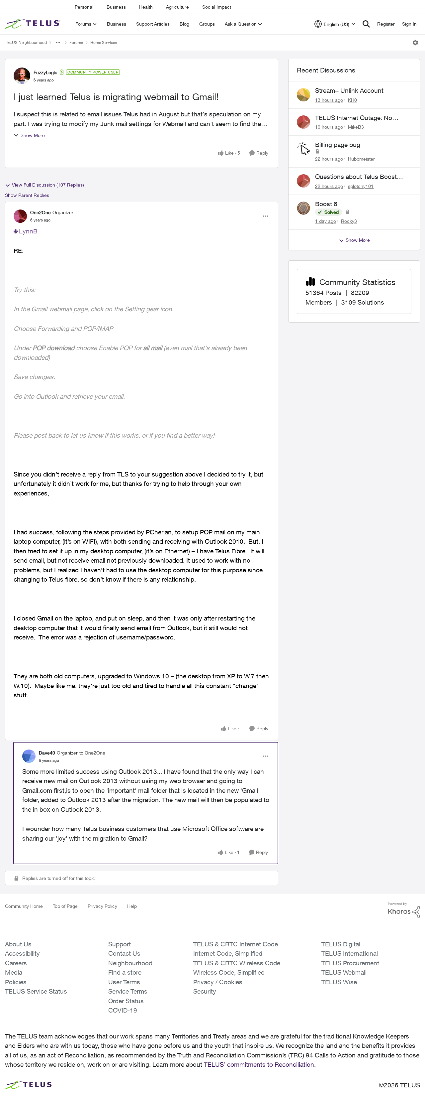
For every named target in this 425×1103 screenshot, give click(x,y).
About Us (18, 944)
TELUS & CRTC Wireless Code (236, 963)
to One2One (92, 753)
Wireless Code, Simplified (229, 972)
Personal (84, 7)
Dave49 (47, 753)
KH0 (352, 100)
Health (146, 7)
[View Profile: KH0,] (303, 94)
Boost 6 (326, 203)
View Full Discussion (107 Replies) (48, 185)
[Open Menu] (415, 42)
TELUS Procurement (350, 963)
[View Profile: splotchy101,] (303, 181)
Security (204, 991)
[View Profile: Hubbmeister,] (303, 149)
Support (119, 944)
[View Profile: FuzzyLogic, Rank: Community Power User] (22, 76)
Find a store (124, 972)
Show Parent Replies (27, 195)
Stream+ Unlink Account (349, 90)
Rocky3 (349, 221)
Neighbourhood (130, 963)
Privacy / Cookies (217, 982)
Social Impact (216, 7)
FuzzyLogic (45, 72)
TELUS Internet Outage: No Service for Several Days (353, 118)
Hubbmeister (361, 159)
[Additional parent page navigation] (58, 42)
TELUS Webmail (344, 972)
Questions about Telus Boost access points (356, 177)
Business (116, 7)
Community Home (24, 906)
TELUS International (349, 953)
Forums (76, 42)
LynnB (28, 231)
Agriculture (177, 7)
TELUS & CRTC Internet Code (235, 944)
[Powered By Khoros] (404, 910)
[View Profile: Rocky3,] (303, 208)
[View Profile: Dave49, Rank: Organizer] (29, 756)
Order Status (126, 1001)
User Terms (124, 982)
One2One (40, 212)
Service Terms (127, 991)
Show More (33, 135)
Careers (16, 963)
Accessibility (22, 953)
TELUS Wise (339, 982)
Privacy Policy (102, 906)
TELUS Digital (340, 944)
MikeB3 (356, 127)
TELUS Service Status (36, 991)
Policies (16, 982)
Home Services (103, 42)
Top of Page (65, 906)
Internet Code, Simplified (227, 953)
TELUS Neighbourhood (26, 42)
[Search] (366, 24)
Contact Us (124, 953)
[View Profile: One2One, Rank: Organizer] (20, 216)
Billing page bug (337, 144)
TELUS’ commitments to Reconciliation (259, 1064)
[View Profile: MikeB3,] (303, 122)
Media (13, 972)
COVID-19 (122, 1010)
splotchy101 (361, 186)
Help (132, 906)
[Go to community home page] (33, 24)
